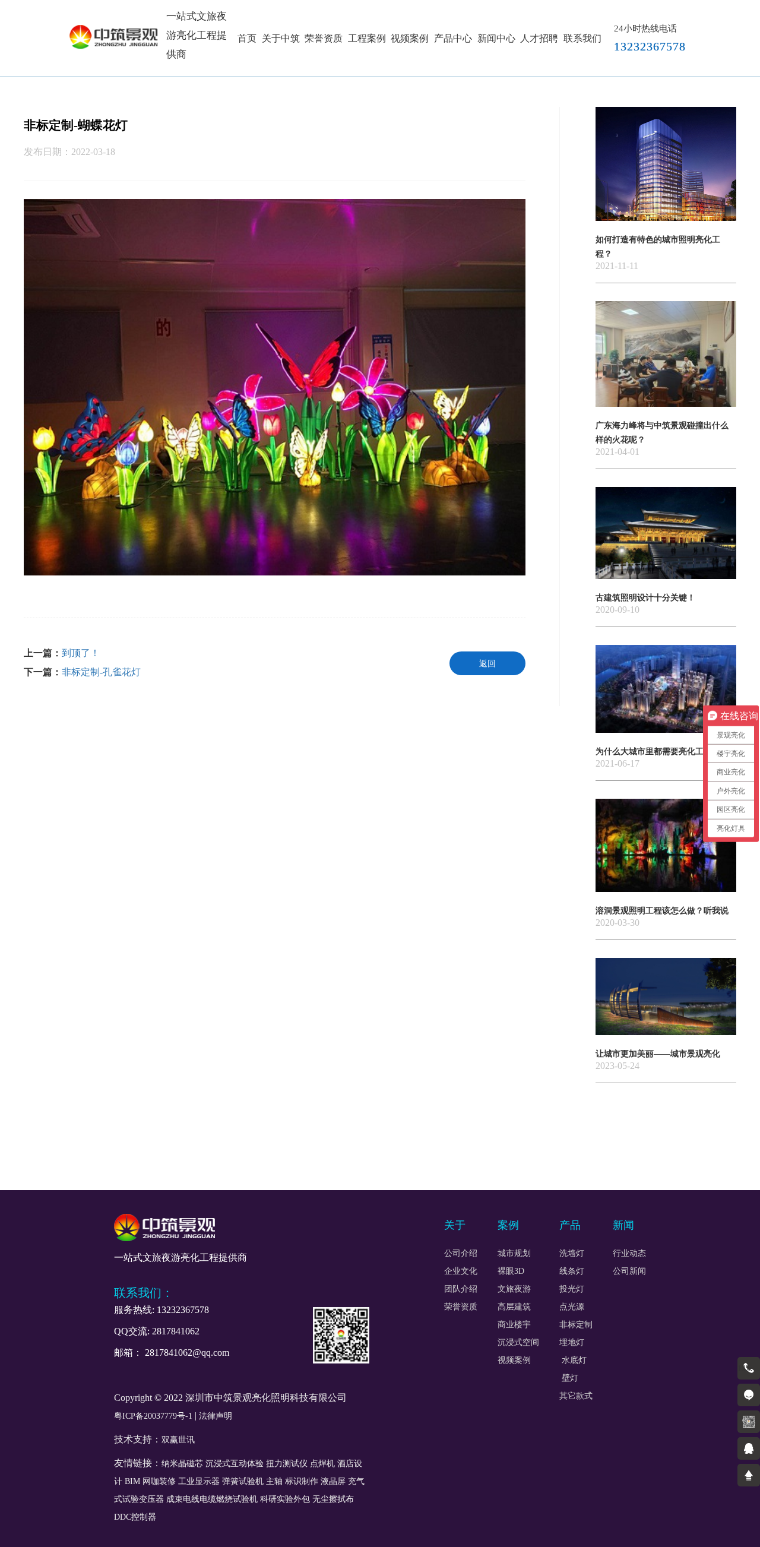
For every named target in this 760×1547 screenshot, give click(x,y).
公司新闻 (629, 1271)
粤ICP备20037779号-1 (153, 1416)
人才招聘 (539, 38)
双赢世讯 (178, 1439)
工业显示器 (199, 1481)
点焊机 (322, 1463)
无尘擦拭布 (333, 1499)
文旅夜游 (514, 1289)
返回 (487, 663)
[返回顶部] (748, 1475)
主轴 (274, 1481)
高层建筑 (514, 1307)
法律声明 (215, 1416)
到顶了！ (81, 653)
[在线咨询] (748, 1395)
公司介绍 (460, 1253)
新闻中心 (496, 38)
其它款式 (576, 1396)
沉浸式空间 (518, 1343)
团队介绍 (460, 1289)
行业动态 (629, 1253)
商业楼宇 (514, 1325)
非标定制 (576, 1325)
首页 (247, 38)
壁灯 (568, 1378)
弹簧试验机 (243, 1481)
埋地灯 (571, 1343)
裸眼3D (511, 1271)
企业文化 (460, 1271)
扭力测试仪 (287, 1463)
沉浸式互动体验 (234, 1463)
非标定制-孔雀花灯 (101, 672)
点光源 (571, 1307)
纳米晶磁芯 (182, 1463)
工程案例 (367, 38)
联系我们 (582, 38)
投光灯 (571, 1289)
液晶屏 (333, 1481)
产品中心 (453, 38)
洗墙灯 (571, 1253)
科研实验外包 (285, 1499)
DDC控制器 (135, 1517)
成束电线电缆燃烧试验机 (212, 1499)
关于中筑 (281, 38)
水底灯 (574, 1360)
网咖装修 (159, 1481)
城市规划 (514, 1253)
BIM (132, 1481)
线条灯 (571, 1271)
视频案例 (410, 38)
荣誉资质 (324, 38)
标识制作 (301, 1481)
